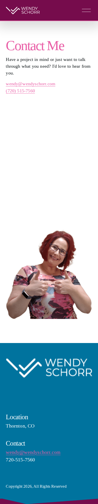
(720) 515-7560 (20, 90)
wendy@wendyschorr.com (30, 83)
